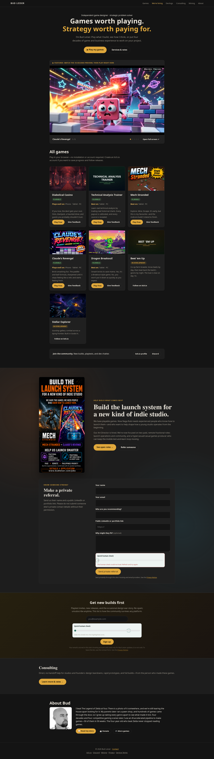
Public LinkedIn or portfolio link (109, 521)
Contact (115, 749)
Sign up (107, 641)
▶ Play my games (95, 49)
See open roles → (105, 447)
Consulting (181, 3)
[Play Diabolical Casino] (134, 139)
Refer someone (128, 447)
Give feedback (74, 222)
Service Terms (122, 752)
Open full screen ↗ (151, 139)
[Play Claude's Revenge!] (130, 139)
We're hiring (157, 3)
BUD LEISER (17, 3)
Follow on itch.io (140, 285)
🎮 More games (122, 731)
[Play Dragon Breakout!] (138, 139)
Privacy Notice (152, 577)
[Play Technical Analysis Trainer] (136, 139)
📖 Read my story (86, 731)
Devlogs (169, 3)
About (200, 3)
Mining (192, 3)
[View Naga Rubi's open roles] (62, 425)
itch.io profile (141, 354)
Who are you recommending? (108, 509)
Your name (100, 485)
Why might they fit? (108, 533)
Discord (155, 354)
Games (146, 3)
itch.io (89, 752)
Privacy (112, 752)
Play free (58, 222)
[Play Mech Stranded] (132, 139)
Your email (100, 497)
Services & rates (119, 49)
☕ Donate (104, 731)
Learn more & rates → (52, 681)
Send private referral (108, 571)
